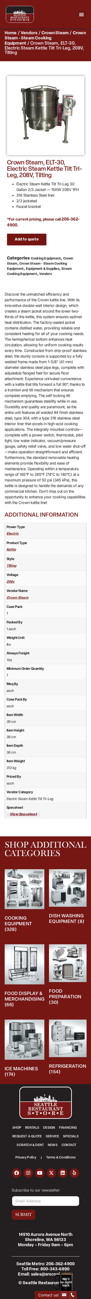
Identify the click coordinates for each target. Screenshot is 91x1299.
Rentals (32, 1128)
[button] (81, 14)
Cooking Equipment (46, 258)
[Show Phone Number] (72, 1295)
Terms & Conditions (61, 1157)
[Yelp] (74, 1173)
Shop (16, 1128)
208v (11, 582)
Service (52, 1136)
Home (11, 33)
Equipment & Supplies (42, 269)
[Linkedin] (62, 1173)
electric (13, 534)
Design (49, 1128)
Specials (71, 1136)
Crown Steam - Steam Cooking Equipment (45, 38)
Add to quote (27, 239)
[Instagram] (28, 1173)
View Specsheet (23, 814)
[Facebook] (16, 1173)
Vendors (29, 33)
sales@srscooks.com (52, 1274)
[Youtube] (39, 1173)
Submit (23, 1214)
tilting (11, 566)
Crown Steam (55, 33)
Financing (68, 1128)
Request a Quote (27, 1136)
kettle (11, 550)
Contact (69, 1145)
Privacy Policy (25, 1157)
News (53, 1145)
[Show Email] (64, 1295)
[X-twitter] (51, 1173)
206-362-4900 (60, 1264)
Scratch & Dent (30, 1145)
